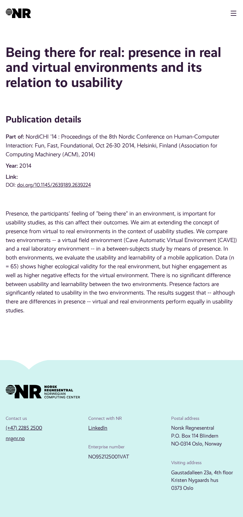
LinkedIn (97, 428)
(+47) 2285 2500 (24, 428)
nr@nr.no (15, 438)
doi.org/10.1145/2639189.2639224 (54, 185)
